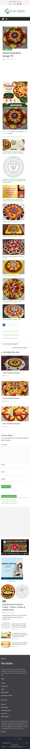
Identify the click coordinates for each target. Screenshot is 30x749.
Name (3, 465)
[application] (15, 547)
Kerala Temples (5, 716)
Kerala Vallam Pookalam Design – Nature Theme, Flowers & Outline (13, 152)
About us (3, 704)
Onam (4, 49)
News (2, 689)
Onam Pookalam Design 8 (11, 373)
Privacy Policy (4, 707)
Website (3, 479)
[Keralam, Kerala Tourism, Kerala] (3, 19)
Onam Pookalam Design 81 (19, 347)
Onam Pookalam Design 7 (11, 398)
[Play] (3, 553)
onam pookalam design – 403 (12, 319)
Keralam (7, 663)
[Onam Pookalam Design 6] (15, 407)
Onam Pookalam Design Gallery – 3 (11, 331)
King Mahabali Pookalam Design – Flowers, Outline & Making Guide (13, 607)
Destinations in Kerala (6, 695)
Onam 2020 (5, 131)
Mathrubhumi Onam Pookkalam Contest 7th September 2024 (20, 643)
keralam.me (25, 721)
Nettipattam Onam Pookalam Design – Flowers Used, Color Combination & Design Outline (15, 180)
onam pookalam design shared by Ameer (13, 257)
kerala (13, 59)
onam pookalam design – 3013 (12, 236)
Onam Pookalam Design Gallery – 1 (11, 338)
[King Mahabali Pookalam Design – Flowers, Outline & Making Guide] (15, 591)
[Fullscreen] (27, 553)
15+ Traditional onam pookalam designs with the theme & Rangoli (13, 200)
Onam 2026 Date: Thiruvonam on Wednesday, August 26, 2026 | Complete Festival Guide (19, 635)
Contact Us (4, 713)
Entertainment (4, 692)
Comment (4, 444)
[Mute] (24, 553)
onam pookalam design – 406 (12, 302)
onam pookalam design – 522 (12, 275)
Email (3, 472)
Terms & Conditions (6, 710)
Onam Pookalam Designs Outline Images (12, 136)
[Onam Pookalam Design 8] (15, 357)
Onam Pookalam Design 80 (10, 344)
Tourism (3, 683)
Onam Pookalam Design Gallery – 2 (11, 335)
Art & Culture (4, 686)
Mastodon (3, 731)
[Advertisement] (15, 71)
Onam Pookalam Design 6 (11, 424)
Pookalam (9, 49)
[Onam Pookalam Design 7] (15, 382)
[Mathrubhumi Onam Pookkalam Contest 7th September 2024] (6, 644)
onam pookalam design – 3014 (12, 221)
